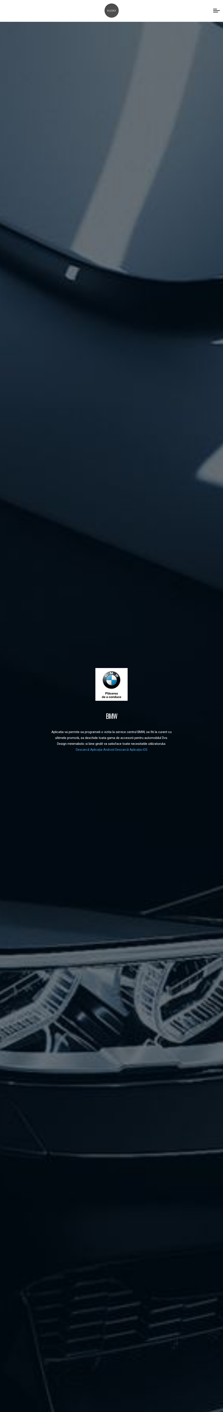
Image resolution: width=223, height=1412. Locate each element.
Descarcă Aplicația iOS (131, 750)
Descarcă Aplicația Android (95, 750)
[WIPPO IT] (112, 10)
